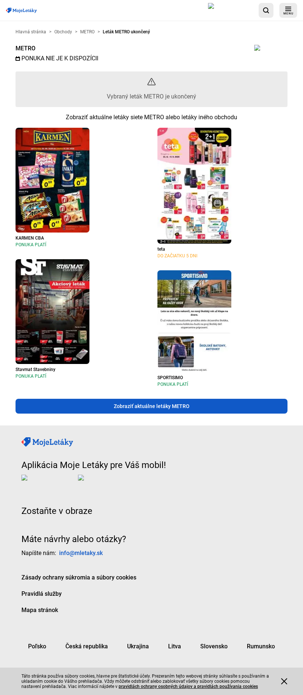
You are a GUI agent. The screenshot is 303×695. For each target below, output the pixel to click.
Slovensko (214, 645)
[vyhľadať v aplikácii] (266, 10)
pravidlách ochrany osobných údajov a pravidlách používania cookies (188, 686)
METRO (25, 48)
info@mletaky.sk (81, 552)
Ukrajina (138, 645)
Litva (174, 645)
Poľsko (37, 645)
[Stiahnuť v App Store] (230, 10)
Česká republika (86, 645)
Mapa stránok (39, 609)
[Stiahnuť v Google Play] (107, 483)
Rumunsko (261, 645)
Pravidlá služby (41, 593)
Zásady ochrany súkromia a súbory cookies (78, 577)
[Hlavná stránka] (21, 10)
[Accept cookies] (284, 681)
